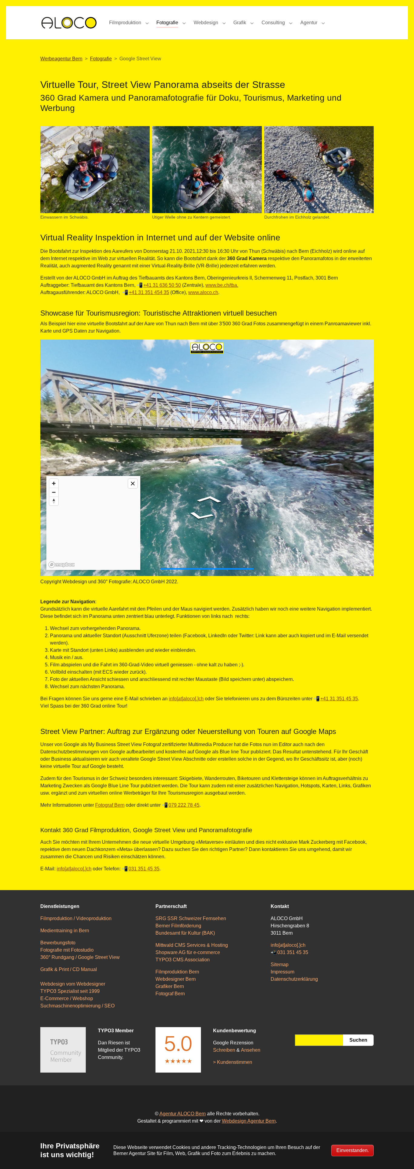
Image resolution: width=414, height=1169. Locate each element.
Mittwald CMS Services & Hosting (191, 945)
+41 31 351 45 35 (339, 698)
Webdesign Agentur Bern (249, 1121)
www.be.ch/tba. (221, 285)
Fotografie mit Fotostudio (67, 950)
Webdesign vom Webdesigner (72, 983)
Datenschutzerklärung (294, 979)
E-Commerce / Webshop (66, 998)
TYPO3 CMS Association (182, 959)
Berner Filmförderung (178, 925)
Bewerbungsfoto (57, 942)
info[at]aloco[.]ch (186, 698)
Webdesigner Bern (175, 979)
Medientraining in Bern (64, 930)
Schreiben (224, 1050)
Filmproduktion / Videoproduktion (76, 918)
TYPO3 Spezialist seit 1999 (70, 991)
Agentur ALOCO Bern (182, 1113)
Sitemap (280, 964)
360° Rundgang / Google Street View (80, 957)
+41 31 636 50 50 (162, 285)
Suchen (358, 1040)
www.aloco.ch (203, 292)
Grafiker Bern (169, 986)
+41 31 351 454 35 (149, 292)
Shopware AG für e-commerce (187, 952)
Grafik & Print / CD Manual (68, 969)
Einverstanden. (352, 1150)
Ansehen (250, 1050)
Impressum (282, 971)
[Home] (68, 22)
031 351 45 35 (144, 868)
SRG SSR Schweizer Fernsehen (190, 918)
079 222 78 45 (184, 805)
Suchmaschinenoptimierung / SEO (77, 1005)
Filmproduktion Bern (177, 971)
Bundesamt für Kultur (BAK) (185, 933)
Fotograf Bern (110, 805)
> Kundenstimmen (232, 1062)
